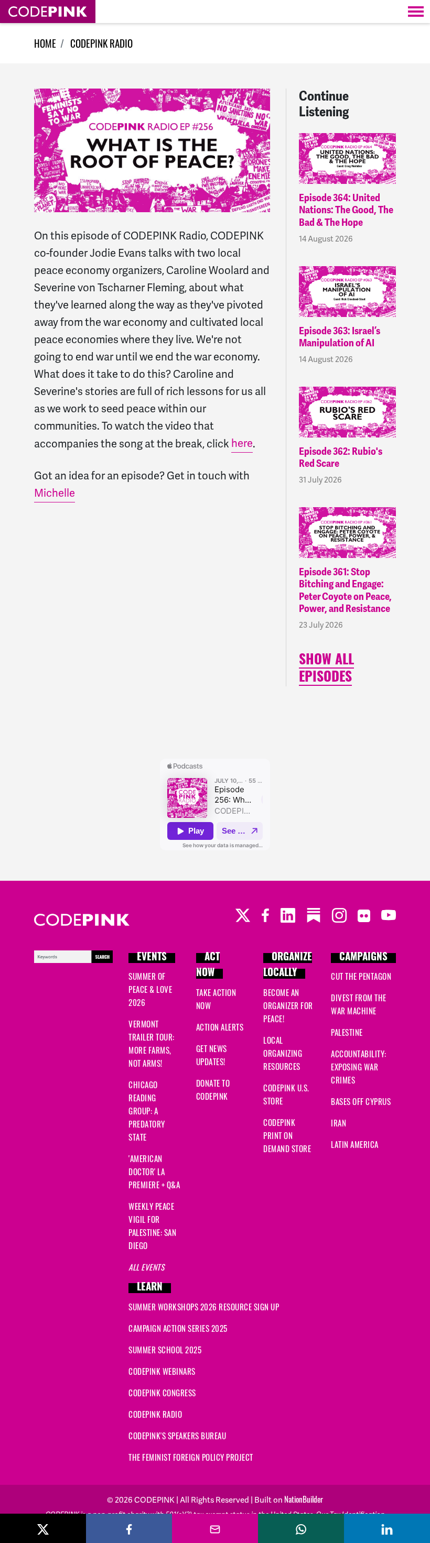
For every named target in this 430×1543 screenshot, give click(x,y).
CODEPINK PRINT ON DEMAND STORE (287, 1135)
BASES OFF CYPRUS (361, 1101)
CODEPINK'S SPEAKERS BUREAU (177, 1435)
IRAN (338, 1123)
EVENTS (152, 958)
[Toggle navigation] (416, 11)
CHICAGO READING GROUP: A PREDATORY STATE (146, 1111)
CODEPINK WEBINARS (162, 1371)
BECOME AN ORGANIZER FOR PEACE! (288, 1005)
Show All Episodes (326, 669)
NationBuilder (303, 1499)
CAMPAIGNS (363, 958)
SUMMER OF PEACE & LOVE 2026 (150, 989)
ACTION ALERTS (220, 1027)
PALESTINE (347, 1032)
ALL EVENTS (146, 1267)
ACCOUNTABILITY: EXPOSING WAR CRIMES (358, 1067)
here (242, 443)
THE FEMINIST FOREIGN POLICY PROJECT (190, 1457)
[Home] (47, 11)
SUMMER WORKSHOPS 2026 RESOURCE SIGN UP (203, 1306)
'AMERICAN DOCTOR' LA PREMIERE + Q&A (154, 1171)
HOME (45, 43)
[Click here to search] (73, 955)
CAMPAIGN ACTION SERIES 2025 (178, 1328)
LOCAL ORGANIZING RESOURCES (282, 1053)
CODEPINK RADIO (101, 43)
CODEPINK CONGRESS (162, 1392)
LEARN (150, 1288)
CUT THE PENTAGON (361, 976)
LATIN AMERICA (355, 1144)
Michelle (54, 493)
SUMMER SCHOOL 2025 (164, 1349)
